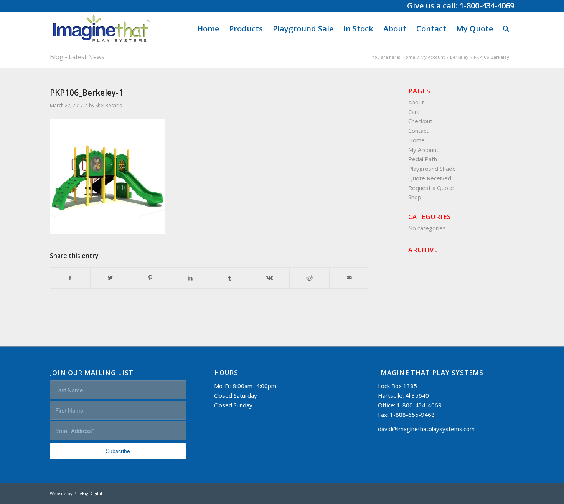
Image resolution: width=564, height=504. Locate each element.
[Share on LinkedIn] (190, 278)
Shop (414, 197)
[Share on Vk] (270, 278)
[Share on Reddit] (309, 278)
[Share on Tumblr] (230, 278)
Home (416, 140)
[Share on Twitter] (110, 278)
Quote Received (429, 178)
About (416, 102)
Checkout (420, 121)
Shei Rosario (109, 105)
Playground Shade (432, 168)
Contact (418, 130)
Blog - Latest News (77, 57)
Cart (413, 112)
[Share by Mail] (349, 278)
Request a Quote (431, 188)
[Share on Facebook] (70, 278)
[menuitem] (208, 29)
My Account (423, 150)
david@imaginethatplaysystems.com (426, 429)
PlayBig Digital (88, 493)
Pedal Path (422, 159)
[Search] (506, 29)
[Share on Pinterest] (150, 278)
